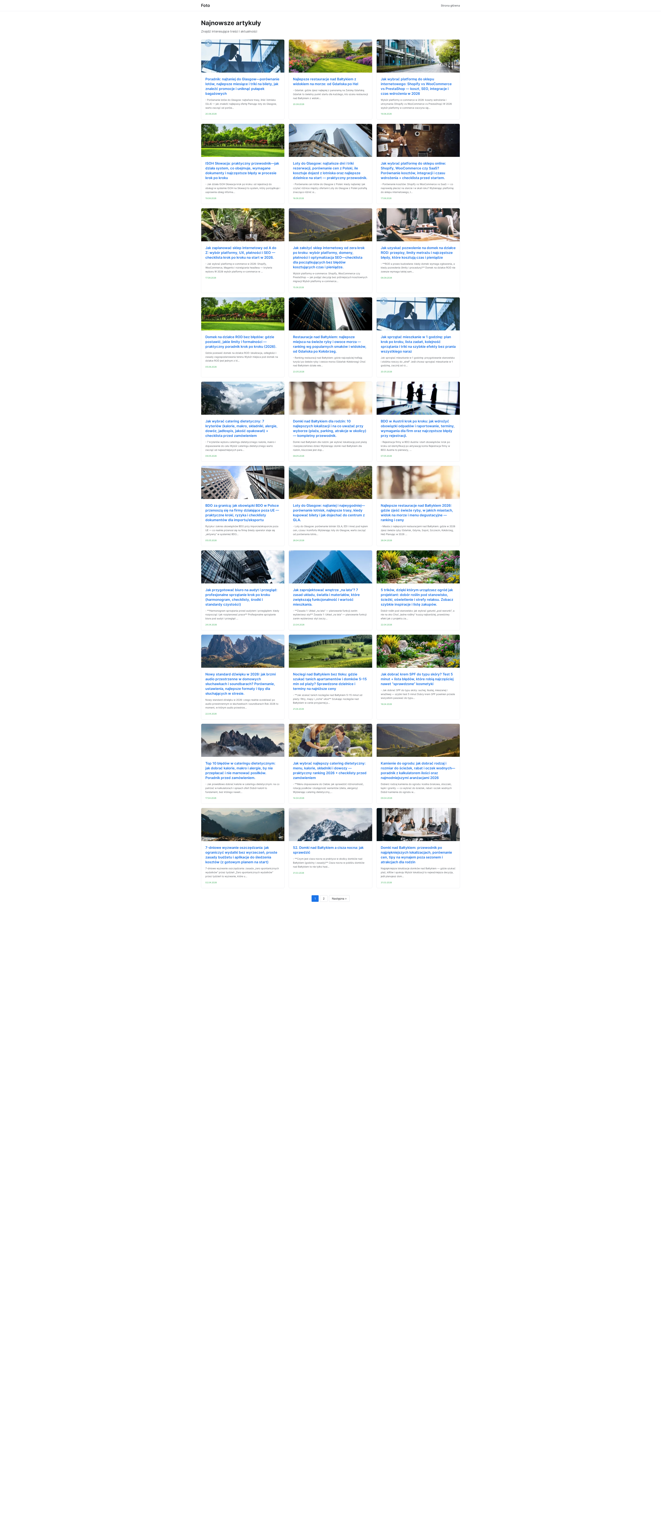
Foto (205, 5)
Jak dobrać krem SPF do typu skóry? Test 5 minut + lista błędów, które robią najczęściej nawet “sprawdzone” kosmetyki (417, 679)
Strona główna (450, 5)
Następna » (339, 898)
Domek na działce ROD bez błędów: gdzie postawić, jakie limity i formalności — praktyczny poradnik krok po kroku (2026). (240, 342)
